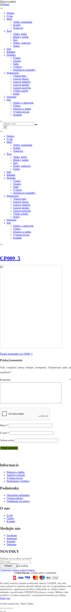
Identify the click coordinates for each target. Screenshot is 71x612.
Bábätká (11, 52)
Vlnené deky (20, 75)
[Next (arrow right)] (4, 611)
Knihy (16, 93)
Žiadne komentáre (16, 353)
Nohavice (18, 28)
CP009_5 (10, 258)
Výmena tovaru (21, 111)
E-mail (4, 432)
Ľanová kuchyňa (22, 87)
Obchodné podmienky (18, 495)
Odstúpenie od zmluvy (18, 501)
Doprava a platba (22, 108)
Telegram (11, 544)
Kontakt (17, 114)
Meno (4, 425)
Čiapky (17, 58)
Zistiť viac (5, 598)
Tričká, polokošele (22, 22)
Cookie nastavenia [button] (9, 603)
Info (9, 99)
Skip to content (8, 1)
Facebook (12, 535)
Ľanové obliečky (22, 81)
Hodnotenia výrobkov (18, 481)
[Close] (1, 121)
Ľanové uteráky (21, 84)
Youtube (11, 541)
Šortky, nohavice (22, 43)
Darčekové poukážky (24, 69)
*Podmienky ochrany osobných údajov (17, 570)
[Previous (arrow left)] (1, 611)
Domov (11, 13)
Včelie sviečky (21, 90)
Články (17, 105)
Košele (16, 25)
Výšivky (17, 67)
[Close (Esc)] (1, 608)
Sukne (16, 46)
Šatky (16, 64)
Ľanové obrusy (21, 78)
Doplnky (11, 55)
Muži (9, 19)
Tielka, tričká (20, 34)
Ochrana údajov (15, 498)
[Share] (4, 608)
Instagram (12, 538)
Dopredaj (11, 96)
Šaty (15, 40)
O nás (10, 16)
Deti (9, 49)
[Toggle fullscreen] (8, 608)
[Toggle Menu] (1, 8)
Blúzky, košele (21, 37)
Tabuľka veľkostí (16, 475)
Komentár (35, 379)
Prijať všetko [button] (27, 603)
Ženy (9, 31)
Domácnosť (13, 72)
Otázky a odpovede (23, 102)
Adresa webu (7, 440)
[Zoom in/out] (11, 608)
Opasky (17, 61)
